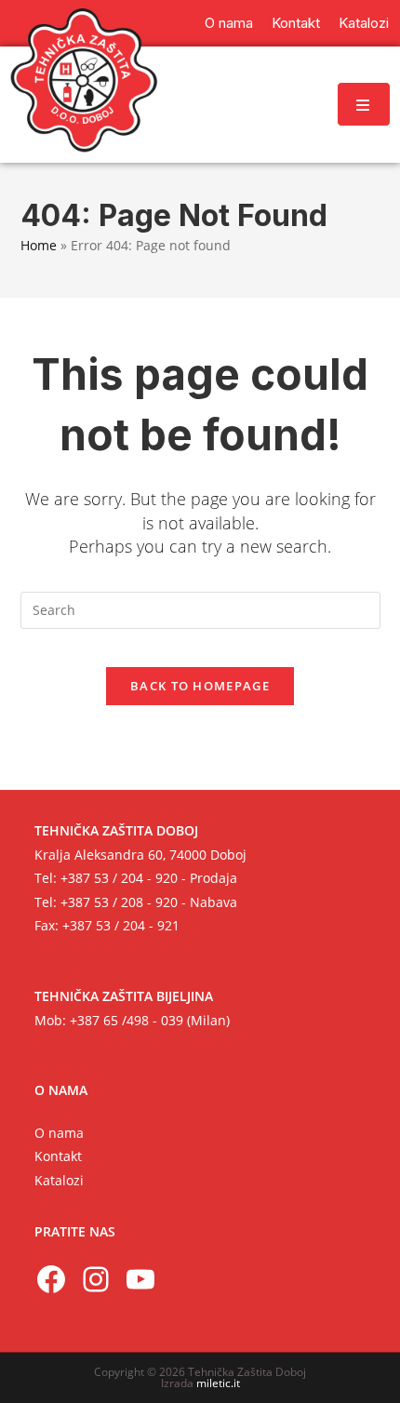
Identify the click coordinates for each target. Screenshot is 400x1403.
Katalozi (59, 1180)
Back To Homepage (200, 685)
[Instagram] (96, 1279)
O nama (59, 1133)
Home (38, 245)
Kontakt (58, 1156)
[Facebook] (51, 1279)
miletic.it (218, 1383)
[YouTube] (140, 1279)
